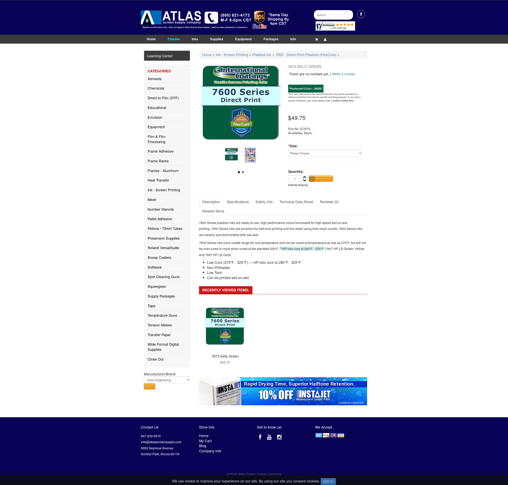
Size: (293, 145)
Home (151, 39)
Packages (271, 39)
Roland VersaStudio (163, 247)
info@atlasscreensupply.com (161, 442)
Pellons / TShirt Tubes (165, 228)
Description (211, 201)
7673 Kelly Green (225, 356)
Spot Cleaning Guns (164, 276)
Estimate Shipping (298, 185)
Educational (157, 107)
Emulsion (155, 117)
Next (252, 157)
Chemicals (156, 88)
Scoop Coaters (159, 257)
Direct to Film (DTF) (163, 97)
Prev (229, 157)
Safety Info (264, 201)
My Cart (205, 440)
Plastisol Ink (261, 54)
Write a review (343, 73)
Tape (151, 305)
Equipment (243, 39)
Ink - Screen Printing (164, 189)
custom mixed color (343, 100)
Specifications (238, 201)
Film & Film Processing (156, 139)
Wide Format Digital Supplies (163, 347)
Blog (202, 445)
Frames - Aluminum (163, 170)
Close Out (156, 359)
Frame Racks (158, 160)
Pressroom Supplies (164, 238)
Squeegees (157, 286)
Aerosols (155, 78)
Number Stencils (161, 209)
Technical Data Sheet (296, 201)
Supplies (216, 39)
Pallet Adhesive (160, 218)
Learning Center (160, 55)
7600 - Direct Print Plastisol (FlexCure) (305, 54)
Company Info (210, 450)
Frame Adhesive (160, 151)
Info (293, 39)
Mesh (152, 199)
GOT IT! (328, 481)
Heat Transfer (158, 180)
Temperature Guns (162, 315)
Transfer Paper (159, 334)
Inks (195, 39)
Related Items (213, 210)
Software (155, 267)
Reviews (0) (329, 201)
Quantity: (296, 171)
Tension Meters (160, 324)
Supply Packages (161, 295)
